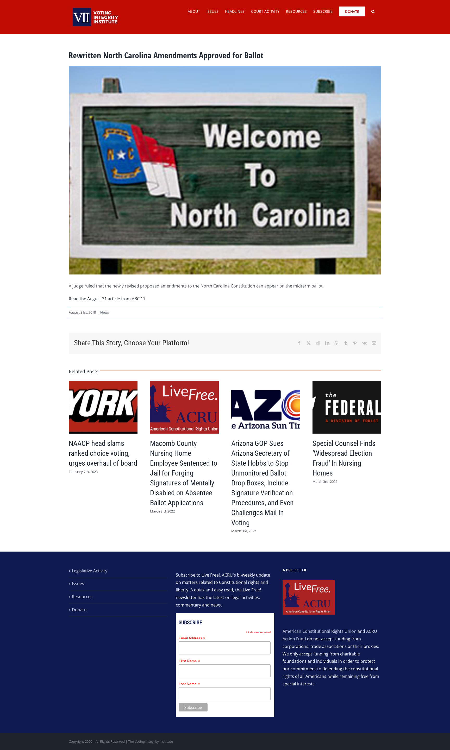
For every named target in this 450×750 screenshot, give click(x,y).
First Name (189, 661)
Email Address (192, 638)
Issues (78, 583)
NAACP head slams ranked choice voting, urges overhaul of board (103, 453)
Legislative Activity (89, 571)
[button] (373, 11)
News (104, 312)
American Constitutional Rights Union (320, 631)
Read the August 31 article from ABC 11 (107, 299)
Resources (82, 596)
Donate (79, 609)
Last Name (189, 684)
